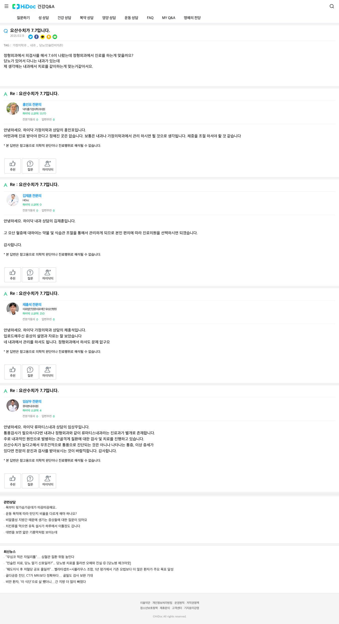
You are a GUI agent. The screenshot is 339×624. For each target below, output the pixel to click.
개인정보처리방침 (162, 603)
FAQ (150, 18)
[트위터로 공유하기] (31, 37)
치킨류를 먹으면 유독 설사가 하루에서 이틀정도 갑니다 (43, 526)
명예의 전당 (192, 18)
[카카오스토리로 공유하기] (49, 37)
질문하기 (23, 18)
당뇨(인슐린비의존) (51, 45)
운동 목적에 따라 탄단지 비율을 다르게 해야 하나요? (41, 514)
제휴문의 (165, 608)
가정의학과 (20, 45)
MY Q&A (168, 18)
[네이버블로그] (55, 37)
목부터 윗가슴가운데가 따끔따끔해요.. (31, 507)
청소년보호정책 (149, 608)
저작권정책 (193, 603)
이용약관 (145, 603)
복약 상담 (87, 18)
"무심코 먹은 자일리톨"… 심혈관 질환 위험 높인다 (40, 557)
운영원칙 (179, 603)
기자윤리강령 (191, 608)
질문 (30, 170)
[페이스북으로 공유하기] (36, 37)
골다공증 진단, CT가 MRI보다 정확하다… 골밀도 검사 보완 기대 (49, 576)
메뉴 (6, 6)
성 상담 (43, 18)
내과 (33, 45)
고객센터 (177, 608)
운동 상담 (131, 18)
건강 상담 (64, 18)
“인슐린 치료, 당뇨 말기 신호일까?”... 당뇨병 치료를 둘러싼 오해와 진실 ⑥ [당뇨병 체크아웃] (68, 563)
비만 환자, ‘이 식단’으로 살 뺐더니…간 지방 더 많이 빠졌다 (46, 582)
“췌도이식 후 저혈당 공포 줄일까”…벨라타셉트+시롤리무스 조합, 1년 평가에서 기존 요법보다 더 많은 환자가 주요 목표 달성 (89, 569)
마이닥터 (47, 170)
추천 (12, 170)
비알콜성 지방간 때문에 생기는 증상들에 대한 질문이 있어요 (46, 520)
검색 (332, 6)
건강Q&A (46, 6)
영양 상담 (109, 18)
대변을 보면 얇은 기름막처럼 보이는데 (31, 532)
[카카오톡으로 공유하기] (42, 37)
